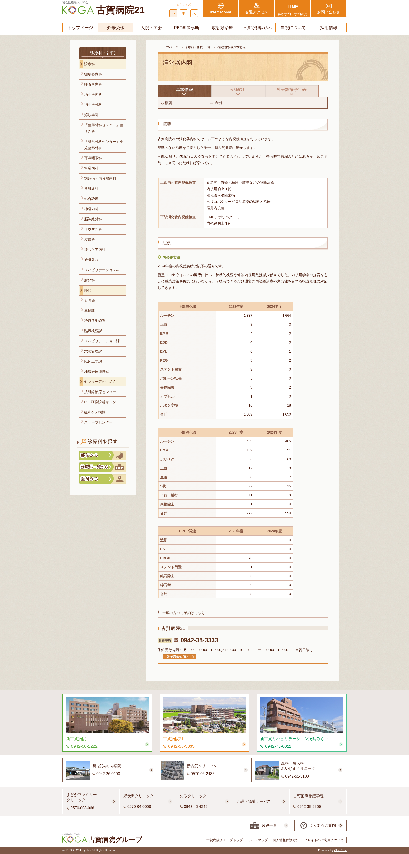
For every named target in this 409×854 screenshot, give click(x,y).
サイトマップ (258, 840)
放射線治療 (222, 27)
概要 (168, 103)
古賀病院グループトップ (224, 840)
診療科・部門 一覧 (197, 47)
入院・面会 (151, 27)
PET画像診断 (186, 27)
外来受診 (115, 27)
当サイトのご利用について (324, 840)
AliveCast (340, 850)
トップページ (80, 27)
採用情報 (328, 27)
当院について (293, 27)
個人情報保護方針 (286, 840)
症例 (218, 103)
